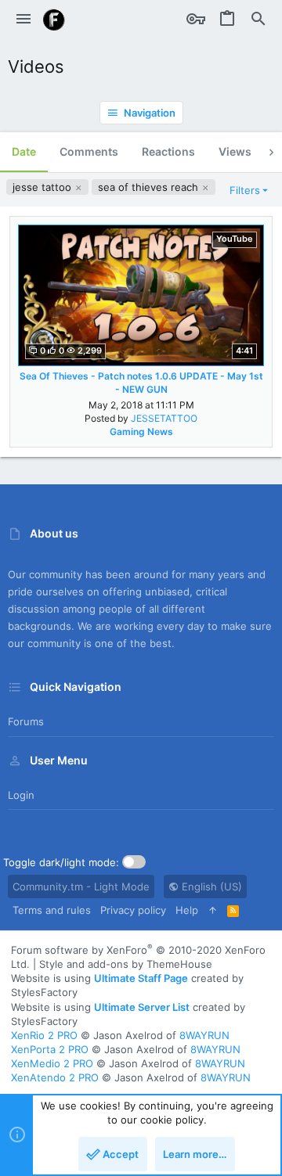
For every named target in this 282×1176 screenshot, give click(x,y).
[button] (23, 19)
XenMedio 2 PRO (52, 1063)
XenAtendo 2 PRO (55, 1077)
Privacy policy (133, 910)
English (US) (210, 886)
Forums (26, 721)
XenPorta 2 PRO (50, 1049)
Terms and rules (52, 910)
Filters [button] (245, 190)
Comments (89, 151)
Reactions (168, 151)
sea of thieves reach (149, 187)
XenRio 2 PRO (44, 1035)
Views (235, 151)
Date (24, 151)
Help (186, 910)
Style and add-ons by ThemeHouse (125, 964)
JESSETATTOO (164, 418)
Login (21, 795)
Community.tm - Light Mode (81, 886)
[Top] (212, 910)
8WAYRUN (204, 1035)
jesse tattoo (43, 187)
